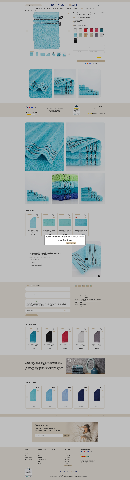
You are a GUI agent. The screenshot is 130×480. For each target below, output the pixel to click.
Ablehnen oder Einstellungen (60, 243)
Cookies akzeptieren (71, 243)
